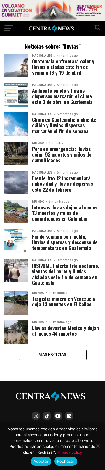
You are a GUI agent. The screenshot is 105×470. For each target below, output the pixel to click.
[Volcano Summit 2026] (52, 19)
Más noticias (52, 354)
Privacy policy (69, 452)
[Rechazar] (98, 446)
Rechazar (65, 461)
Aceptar (41, 461)
